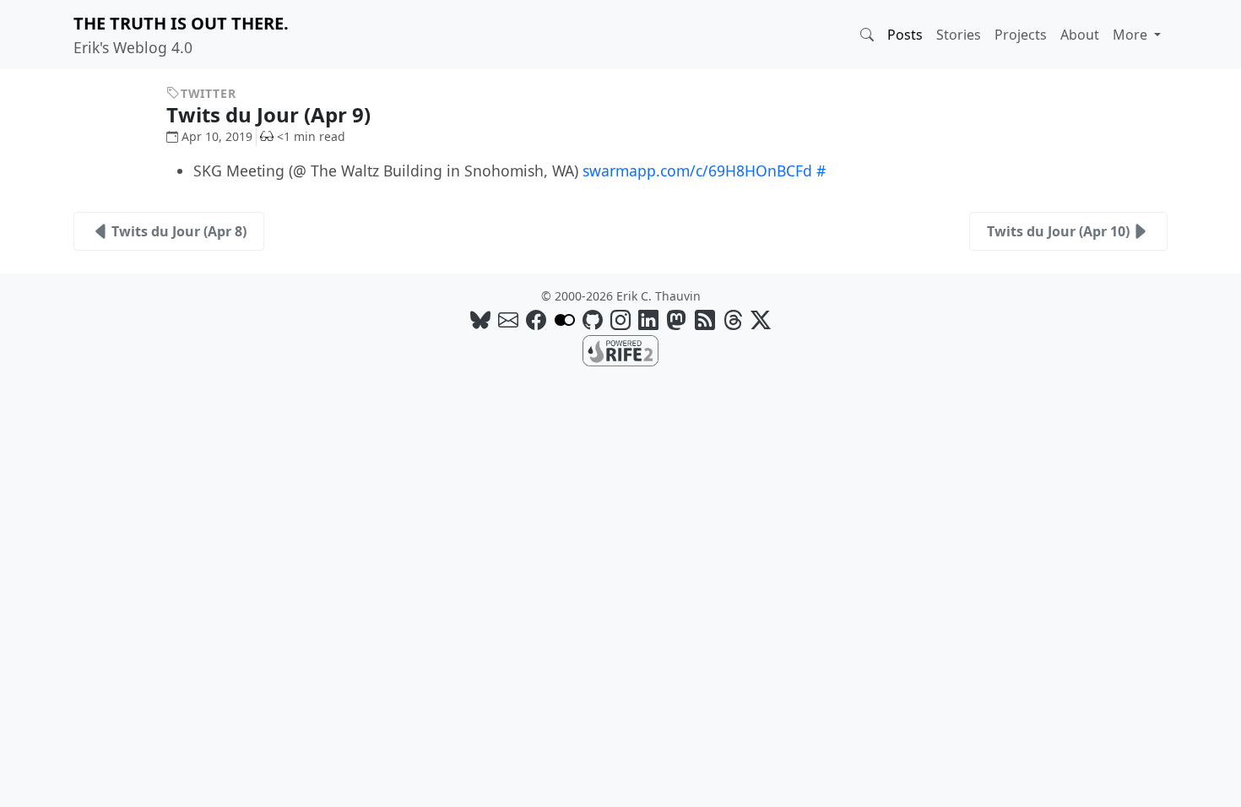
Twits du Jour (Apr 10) (1058, 231)
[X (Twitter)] (761, 319)
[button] (867, 34)
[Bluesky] (480, 319)
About (1079, 34)
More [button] (1132, 34)
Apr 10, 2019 (217, 136)
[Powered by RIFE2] (620, 349)
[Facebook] (536, 319)
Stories (958, 34)
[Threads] (733, 319)
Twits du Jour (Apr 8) (179, 231)
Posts (905, 34)
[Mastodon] (676, 319)
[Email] (508, 319)
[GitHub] (593, 319)
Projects (1020, 34)
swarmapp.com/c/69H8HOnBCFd (697, 170)
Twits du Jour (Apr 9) (271, 114)
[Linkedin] (648, 319)
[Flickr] (565, 319)
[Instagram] (620, 319)
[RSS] (705, 319)
